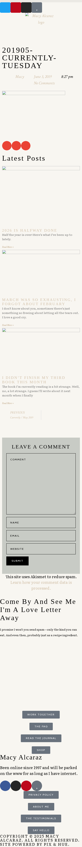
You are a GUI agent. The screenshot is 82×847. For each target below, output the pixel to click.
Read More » (7, 247)
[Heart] (37, 7)
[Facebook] (5, 786)
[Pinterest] (16, 7)
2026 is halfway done (29, 230)
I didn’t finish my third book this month (33, 380)
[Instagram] (26, 7)
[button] (41, 1)
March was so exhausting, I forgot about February (39, 302)
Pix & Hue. (57, 844)
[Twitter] (5, 7)
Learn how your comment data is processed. (41, 585)
